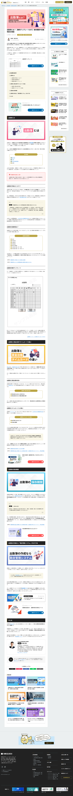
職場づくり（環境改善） (37, 764)
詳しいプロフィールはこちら (39, 39)
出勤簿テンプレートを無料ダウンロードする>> (36, 336)
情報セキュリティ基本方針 (7, 770)
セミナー (32, 2)
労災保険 (49, 756)
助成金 (34, 759)
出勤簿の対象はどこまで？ (16, 78)
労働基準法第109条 (18, 495)
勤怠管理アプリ (25, 588)
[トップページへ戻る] (36, 739)
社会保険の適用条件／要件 (37, 773)
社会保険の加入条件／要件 (37, 772)
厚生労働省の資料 (23, 197)
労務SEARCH (3, 5)
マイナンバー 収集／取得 (52, 777)
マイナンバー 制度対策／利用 (53, 776)
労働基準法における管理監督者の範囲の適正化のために (21, 262)
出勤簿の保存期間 (13, 90)
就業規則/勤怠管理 (13, 5)
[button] (40, 669)
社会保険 (34, 769)
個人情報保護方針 (6, 771)
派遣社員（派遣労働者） (37, 762)
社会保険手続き (36, 775)
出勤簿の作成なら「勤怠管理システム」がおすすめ (20, 93)
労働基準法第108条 (15, 367)
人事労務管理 (8, 5)
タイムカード (12, 411)
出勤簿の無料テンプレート (16, 81)
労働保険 (48, 754)
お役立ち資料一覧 (64, 754)
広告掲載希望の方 (68, 2)
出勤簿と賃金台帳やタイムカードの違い (18, 83)
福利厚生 (34, 763)
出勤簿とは (12, 75)
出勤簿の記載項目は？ (15, 79)
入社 (34, 771)
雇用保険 (49, 757)
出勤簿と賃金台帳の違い (16, 86)
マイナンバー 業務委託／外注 (53, 778)
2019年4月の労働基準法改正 (23, 218)
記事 (25, 2)
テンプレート (38, 2)
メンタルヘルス (36, 756)
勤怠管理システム (19, 575)
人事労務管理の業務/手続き (38, 757)
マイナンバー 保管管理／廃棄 (53, 774)
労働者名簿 (13, 157)
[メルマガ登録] (59, 144)
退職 (34, 776)
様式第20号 (11, 385)
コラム (43, 2)
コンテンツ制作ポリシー (22, 659)
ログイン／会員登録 (59, 2)
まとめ (11, 96)
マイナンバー (49, 771)
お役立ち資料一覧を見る (62, 84)
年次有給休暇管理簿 (15, 161)
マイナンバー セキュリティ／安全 (53, 773)
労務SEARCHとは (15, 2)
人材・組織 (49, 762)
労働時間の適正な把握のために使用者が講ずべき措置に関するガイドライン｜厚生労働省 (27, 451)
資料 (28, 2)
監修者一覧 (63, 764)
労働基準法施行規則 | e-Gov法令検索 (17, 448)
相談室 (47, 2)
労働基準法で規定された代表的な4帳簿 (17, 260)
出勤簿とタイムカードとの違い (17, 88)
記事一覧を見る (63, 128)
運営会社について (64, 773)
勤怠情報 (31, 142)
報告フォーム (16, 660)
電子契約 (48, 767)
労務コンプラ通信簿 (65, 759)
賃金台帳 (13, 159)
